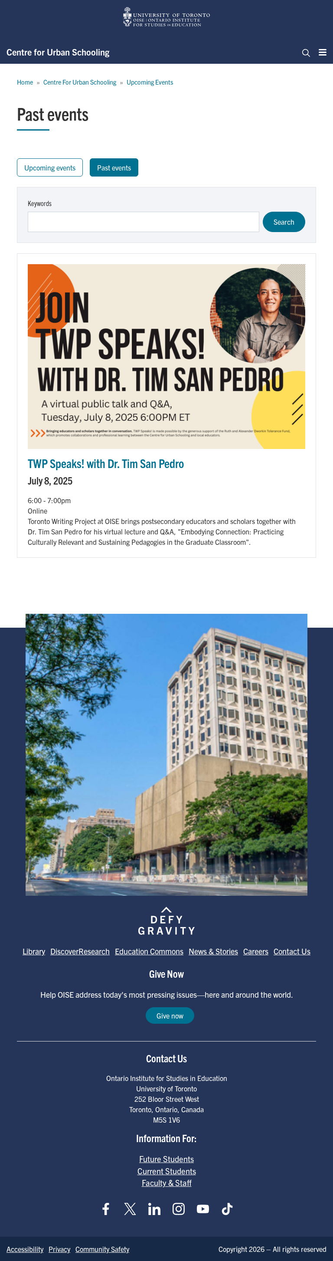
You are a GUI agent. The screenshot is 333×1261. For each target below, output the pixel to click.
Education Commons (149, 951)
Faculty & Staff (167, 1182)
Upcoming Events (150, 82)
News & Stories (213, 951)
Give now (170, 1015)
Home (25, 82)
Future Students (166, 1158)
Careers (255, 951)
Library (34, 951)
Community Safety (102, 1249)
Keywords (40, 203)
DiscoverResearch (80, 951)
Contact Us (292, 951)
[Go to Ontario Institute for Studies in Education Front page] (166, 16)
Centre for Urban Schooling (58, 51)
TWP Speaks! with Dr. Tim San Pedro (106, 463)
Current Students (166, 1171)
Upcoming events (49, 167)
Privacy (59, 1249)
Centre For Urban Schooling (79, 82)
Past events (114, 167)
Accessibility (25, 1249)
